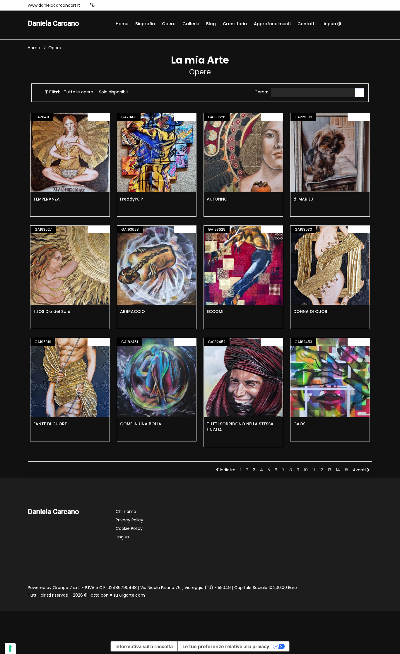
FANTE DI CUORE (50, 424)
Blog (211, 24)
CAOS (299, 424)
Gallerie (190, 24)
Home (122, 24)
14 (338, 470)
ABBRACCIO (132, 311)
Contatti (306, 24)
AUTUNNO (217, 199)
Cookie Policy (129, 528)
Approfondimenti (272, 24)
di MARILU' (303, 199)
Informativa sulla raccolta (144, 646)
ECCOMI (215, 311)
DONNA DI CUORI (311, 311)
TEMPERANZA (46, 199)
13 (329, 470)
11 (313, 470)
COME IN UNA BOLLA (140, 424)
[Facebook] (110, 5)
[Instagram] (101, 5)
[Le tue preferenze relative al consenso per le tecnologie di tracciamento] (10, 648)
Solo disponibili (113, 92)
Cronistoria (235, 24)
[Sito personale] (92, 5)
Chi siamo (126, 511)
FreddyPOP (131, 199)
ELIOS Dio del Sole (51, 311)
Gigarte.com (132, 595)
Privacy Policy (129, 520)
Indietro (227, 470)
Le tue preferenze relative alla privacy (225, 646)
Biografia (145, 24)
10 (306, 470)
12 (321, 470)
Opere (168, 24)
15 (346, 470)
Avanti (360, 470)
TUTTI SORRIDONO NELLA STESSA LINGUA (240, 427)
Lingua (329, 24)
